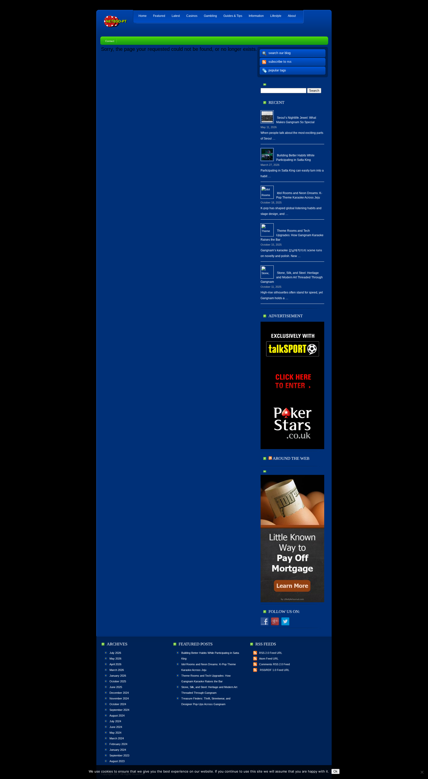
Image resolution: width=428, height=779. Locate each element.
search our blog (279, 53)
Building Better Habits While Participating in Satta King (295, 158)
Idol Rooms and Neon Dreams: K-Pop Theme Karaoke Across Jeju (299, 195)
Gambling (210, 16)
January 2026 (117, 675)
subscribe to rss (280, 61)
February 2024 (118, 744)
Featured (159, 16)
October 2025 (117, 681)
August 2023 (117, 761)
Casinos (191, 16)
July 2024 (115, 721)
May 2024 (115, 732)
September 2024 (119, 709)
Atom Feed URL (268, 658)
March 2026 (116, 669)
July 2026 (115, 652)
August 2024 (117, 715)
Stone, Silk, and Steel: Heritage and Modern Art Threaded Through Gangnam (292, 277)
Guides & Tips (232, 16)
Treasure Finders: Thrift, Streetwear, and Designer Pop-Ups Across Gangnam (205, 701)
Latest (176, 16)
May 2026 (115, 658)
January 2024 (117, 749)
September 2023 (119, 755)
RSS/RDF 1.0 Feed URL (274, 669)
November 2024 (119, 698)
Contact (109, 41)
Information (256, 16)
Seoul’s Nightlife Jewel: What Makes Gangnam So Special (296, 120)
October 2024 (117, 704)
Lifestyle (275, 16)
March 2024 (116, 738)
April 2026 (115, 664)
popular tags (277, 70)
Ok (335, 771)
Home (142, 16)
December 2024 (119, 692)
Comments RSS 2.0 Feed (274, 664)
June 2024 (115, 726)
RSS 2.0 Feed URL (270, 652)
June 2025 (115, 687)
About (292, 16)
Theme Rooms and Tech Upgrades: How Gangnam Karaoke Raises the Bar (292, 235)
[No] (421, 772)
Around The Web (291, 458)
